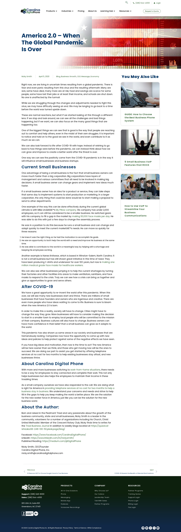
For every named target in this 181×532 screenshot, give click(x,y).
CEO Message (83, 76)
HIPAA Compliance (94, 528)
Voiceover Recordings (70, 507)
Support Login (134, 497)
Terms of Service (80, 528)
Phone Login (133, 500)
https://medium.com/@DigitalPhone (61, 441)
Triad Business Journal (37, 425)
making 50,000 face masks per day (91, 216)
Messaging (65, 497)
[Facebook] (146, 528)
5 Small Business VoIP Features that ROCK (138, 163)
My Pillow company (66, 209)
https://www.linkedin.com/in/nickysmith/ (52, 437)
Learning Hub (106, 11)
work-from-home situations (85, 369)
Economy (95, 76)
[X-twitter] (154, 528)
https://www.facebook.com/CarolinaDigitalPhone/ (59, 434)
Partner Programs (102, 504)
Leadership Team (102, 497)
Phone (63, 494)
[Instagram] (150, 528)
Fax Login (132, 507)
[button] (128, 2)
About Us (92, 11)
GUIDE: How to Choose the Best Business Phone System (140, 117)
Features (64, 504)
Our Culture (99, 494)
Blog (58, 76)
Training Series (134, 494)
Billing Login (133, 504)
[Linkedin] (143, 528)
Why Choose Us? (102, 491)
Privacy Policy (68, 528)
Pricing (81, 11)
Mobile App (65, 500)
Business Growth (68, 76)
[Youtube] (157, 528)
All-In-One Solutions (69, 491)
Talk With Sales (101, 500)
